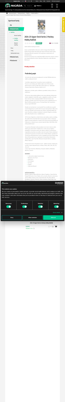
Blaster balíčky (16, 44)
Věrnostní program (56, 1)
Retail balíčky (17, 35)
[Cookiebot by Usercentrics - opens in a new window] (56, 183)
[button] (34, 228)
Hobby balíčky (34, 13)
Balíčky (28, 13)
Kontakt (48, 1)
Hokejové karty (21, 13)
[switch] (24, 206)
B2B (44, 1)
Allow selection (32, 217)
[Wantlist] (56, 227)
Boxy (12, 48)
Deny (11, 217)
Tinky (12, 50)
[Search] (25, 5)
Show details (56, 212)
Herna (37, 1)
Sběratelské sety (15, 53)
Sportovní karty (12, 13)
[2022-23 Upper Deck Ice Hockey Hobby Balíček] (41, 224)
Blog (41, 1)
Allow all (53, 217)
